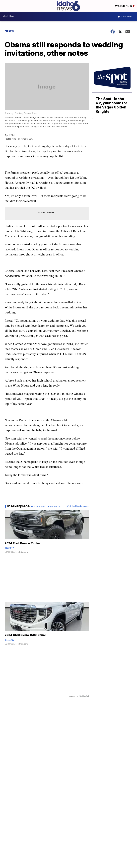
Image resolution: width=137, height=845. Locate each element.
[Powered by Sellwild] (84, 696)
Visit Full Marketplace (78, 506)
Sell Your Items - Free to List (45, 506)
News (9, 31)
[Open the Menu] (6, 6)
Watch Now (124, 6)
